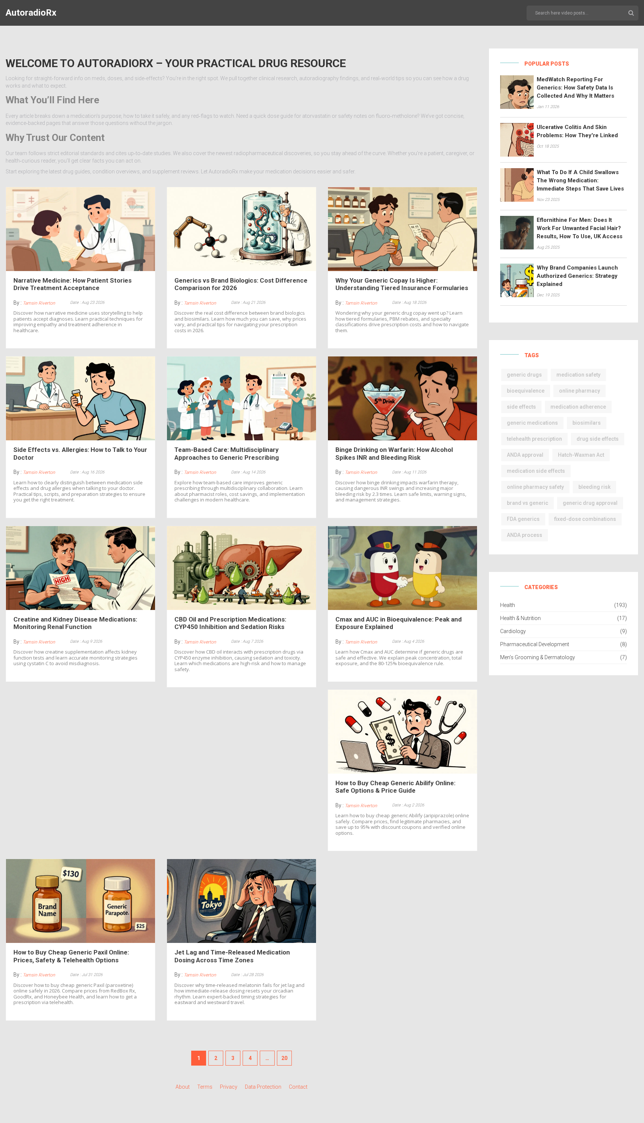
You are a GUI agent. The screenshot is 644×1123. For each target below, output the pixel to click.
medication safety (578, 375)
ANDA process (524, 535)
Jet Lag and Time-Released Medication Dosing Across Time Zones (232, 956)
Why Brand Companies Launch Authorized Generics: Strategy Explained (577, 275)
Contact (298, 1087)
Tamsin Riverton (39, 303)
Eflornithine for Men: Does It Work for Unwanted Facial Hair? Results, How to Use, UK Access (579, 228)
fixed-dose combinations (585, 519)
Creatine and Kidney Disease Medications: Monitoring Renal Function (75, 623)
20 (284, 1058)
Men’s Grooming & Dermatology (537, 657)
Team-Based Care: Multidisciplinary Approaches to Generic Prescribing (226, 453)
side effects (521, 407)
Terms (204, 1087)
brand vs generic (527, 503)
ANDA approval (525, 455)
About (183, 1087)
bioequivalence (525, 391)
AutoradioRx (31, 12)
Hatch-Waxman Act (581, 455)
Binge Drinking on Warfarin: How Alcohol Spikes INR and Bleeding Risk (394, 453)
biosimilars (586, 423)
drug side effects (598, 439)
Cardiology (513, 631)
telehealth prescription (534, 439)
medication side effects (536, 471)
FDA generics (523, 519)
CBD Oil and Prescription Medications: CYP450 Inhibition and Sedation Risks (230, 623)
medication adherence (578, 407)
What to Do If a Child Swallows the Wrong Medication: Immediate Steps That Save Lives (580, 180)
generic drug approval (590, 503)
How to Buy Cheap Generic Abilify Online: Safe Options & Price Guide (395, 786)
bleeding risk (594, 487)
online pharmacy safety (535, 487)
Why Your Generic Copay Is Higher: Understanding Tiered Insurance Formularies (401, 284)
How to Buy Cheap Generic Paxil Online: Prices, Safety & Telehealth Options (71, 956)
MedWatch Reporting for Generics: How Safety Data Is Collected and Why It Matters (575, 87)
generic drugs (524, 375)
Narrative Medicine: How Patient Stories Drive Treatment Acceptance (72, 284)
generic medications (532, 423)
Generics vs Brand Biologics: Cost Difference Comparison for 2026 (240, 284)
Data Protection (263, 1087)
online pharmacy (579, 391)
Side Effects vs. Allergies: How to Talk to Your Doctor (80, 453)
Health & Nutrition (520, 618)
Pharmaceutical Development (534, 644)
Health (507, 605)
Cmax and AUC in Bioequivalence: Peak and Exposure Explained (398, 623)
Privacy (228, 1087)
